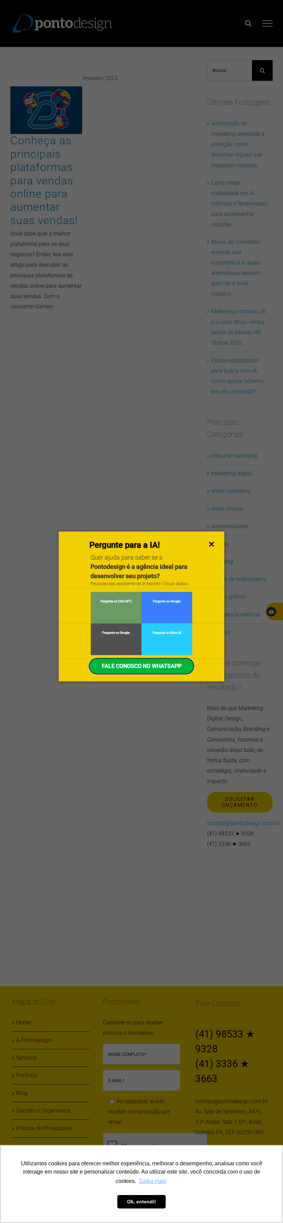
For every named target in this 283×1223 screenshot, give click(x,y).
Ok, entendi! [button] (141, 1201)
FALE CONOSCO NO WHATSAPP (142, 665)
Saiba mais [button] (152, 1181)
